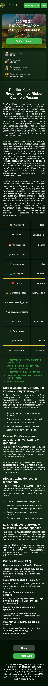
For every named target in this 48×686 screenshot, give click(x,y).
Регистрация (32, 5)
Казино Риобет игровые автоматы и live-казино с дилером (24, 367)
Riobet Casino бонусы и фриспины (23, 372)
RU (44, 5)
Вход (24, 648)
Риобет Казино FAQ (16, 381)
